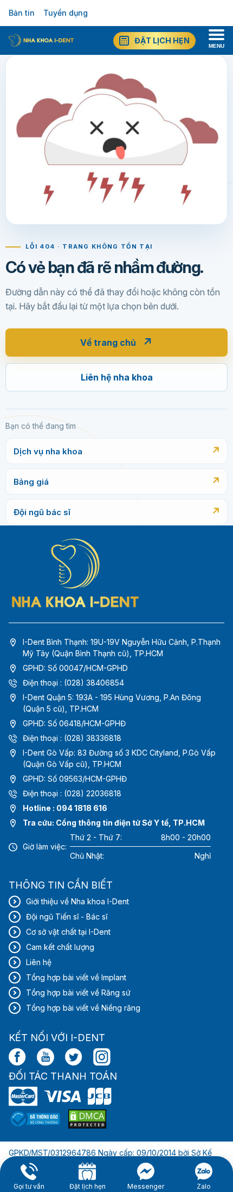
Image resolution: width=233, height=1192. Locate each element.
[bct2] (87, 1118)
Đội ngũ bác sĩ (42, 512)
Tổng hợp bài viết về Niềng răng (83, 1007)
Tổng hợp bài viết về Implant (76, 977)
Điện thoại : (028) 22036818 (72, 793)
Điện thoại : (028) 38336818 (72, 738)
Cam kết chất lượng (60, 947)
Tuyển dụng (65, 12)
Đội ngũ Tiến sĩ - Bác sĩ (66, 916)
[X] (73, 1057)
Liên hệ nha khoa (117, 377)
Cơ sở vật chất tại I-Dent (68, 931)
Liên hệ (38, 962)
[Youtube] (45, 1057)
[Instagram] (102, 1057)
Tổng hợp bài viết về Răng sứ (78, 992)
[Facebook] (17, 1057)
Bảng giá (31, 482)
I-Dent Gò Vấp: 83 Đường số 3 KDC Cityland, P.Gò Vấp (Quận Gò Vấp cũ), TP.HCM (119, 758)
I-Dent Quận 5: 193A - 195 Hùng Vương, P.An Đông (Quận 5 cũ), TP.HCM (112, 703)
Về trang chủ (116, 342)
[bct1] (35, 1119)
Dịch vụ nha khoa (48, 451)
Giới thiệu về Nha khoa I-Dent (77, 901)
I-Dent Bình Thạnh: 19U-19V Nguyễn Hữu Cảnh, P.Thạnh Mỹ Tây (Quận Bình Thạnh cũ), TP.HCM (122, 647)
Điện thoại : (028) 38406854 (73, 682)
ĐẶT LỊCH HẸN (162, 40)
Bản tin (22, 12)
